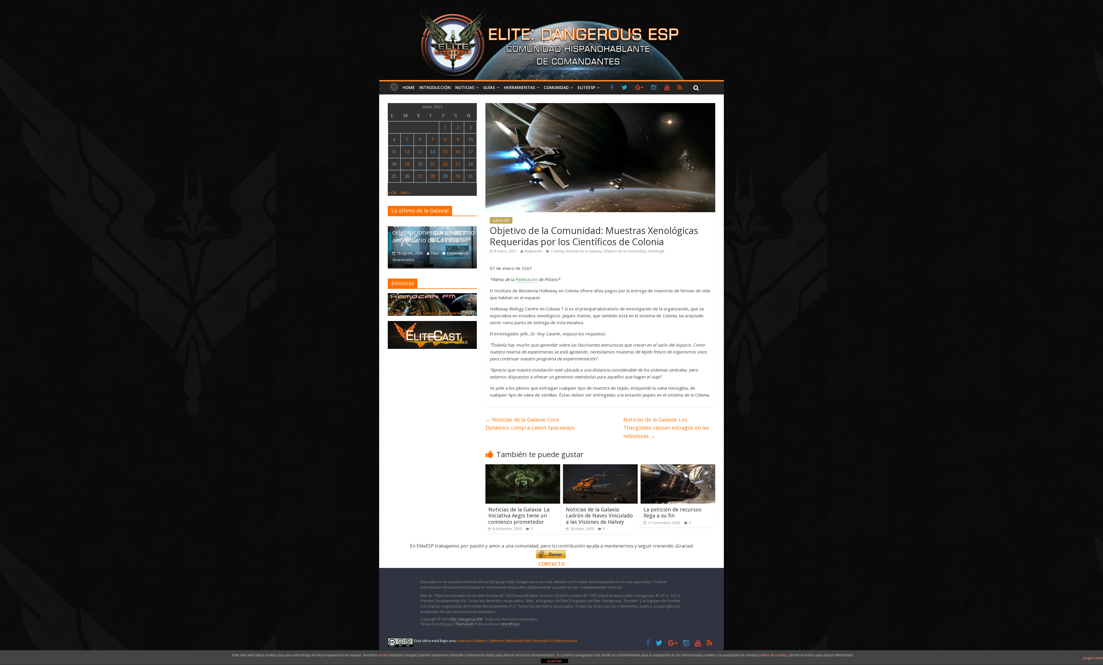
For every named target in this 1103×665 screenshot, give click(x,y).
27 (420, 176)
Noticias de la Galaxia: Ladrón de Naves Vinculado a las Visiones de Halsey (599, 515)
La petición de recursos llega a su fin (672, 512)
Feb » (405, 192)
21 (432, 164)
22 (445, 164)
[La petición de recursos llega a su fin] (678, 468)
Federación (526, 279)
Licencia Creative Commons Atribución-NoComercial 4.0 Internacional (516, 640)
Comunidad (556, 87)
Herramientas (519, 87)
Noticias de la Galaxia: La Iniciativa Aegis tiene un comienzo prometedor (518, 515)
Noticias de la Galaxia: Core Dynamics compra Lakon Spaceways (529, 423)
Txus (434, 253)
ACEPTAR (554, 661)
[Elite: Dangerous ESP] (551, 10)
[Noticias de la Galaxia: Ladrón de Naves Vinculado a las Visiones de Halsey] (600, 468)
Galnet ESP (501, 220)
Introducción (435, 87)
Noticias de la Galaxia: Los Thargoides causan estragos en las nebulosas (666, 428)
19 (407, 164)
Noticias (464, 87)
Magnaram (533, 251)
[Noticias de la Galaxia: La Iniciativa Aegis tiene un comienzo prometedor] (522, 468)
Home (409, 87)
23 (458, 164)
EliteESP (586, 87)
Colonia (557, 251)
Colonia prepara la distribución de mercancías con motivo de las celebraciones (432, 228)
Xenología (656, 251)
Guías (489, 87)
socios (383, 655)
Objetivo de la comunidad (624, 251)
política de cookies (772, 655)
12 (407, 151)
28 (432, 176)
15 (445, 151)
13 (420, 151)
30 (458, 176)
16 (458, 151)
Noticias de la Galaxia (583, 251)
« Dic (392, 192)
